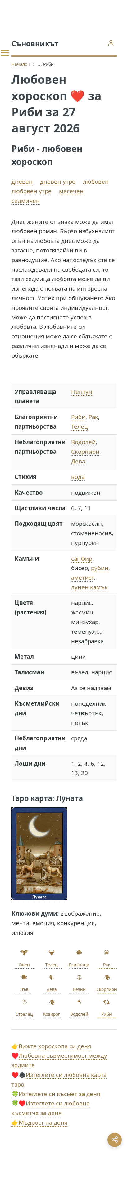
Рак (93, 417)
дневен (22, 181)
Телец (79, 426)
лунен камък (89, 587)
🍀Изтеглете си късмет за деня (55, 1094)
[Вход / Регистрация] (110, 43)
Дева (78, 461)
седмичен (25, 200)
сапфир (81, 558)
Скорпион (85, 451)
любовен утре (31, 191)
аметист (82, 577)
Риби (78, 417)
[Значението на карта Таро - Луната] (39, 898)
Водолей (83, 442)
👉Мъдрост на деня (39, 1122)
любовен (96, 181)
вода (78, 476)
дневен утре (57, 181)
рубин (99, 568)
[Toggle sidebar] (5, 53)
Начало (19, 64)
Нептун (81, 391)
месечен (71, 191)
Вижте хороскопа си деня (55, 1046)
